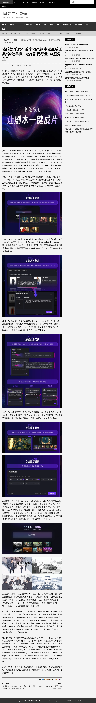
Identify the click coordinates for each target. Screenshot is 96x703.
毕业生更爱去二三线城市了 (74, 113)
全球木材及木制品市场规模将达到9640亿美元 (78, 65)
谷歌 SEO (69, 33)
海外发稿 (78, 33)
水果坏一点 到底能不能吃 (74, 125)
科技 (51, 24)
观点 (3, 29)
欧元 (20, 33)
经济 (11, 24)
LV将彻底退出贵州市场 (73, 106)
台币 (55, 33)
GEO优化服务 (53, 2)
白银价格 (42, 2)
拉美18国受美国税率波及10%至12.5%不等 (79, 58)
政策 (87, 24)
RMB (61, 33)
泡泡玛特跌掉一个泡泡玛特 (74, 117)
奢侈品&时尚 (67, 24)
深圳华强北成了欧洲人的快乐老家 (77, 121)
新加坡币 (34, 33)
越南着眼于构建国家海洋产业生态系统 (78, 72)
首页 (3, 24)
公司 (19, 24)
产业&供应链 (28, 24)
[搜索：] (82, 2)
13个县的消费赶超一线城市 (75, 110)
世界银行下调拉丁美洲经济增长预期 (77, 78)
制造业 (38, 24)
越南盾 (42, 33)
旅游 (58, 24)
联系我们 (4, 6)
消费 (45, 24)
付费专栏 (69, 39)
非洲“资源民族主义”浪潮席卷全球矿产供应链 (79, 51)
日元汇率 (13, 33)
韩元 (49, 33)
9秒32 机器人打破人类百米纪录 (76, 91)
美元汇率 (4, 33)
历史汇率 (25, 2)
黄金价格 (34, 2)
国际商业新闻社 (6, 2)
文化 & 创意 (78, 24)
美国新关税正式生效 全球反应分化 (76, 44)
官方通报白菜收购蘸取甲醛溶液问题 (78, 95)
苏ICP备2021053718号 (73, 701)
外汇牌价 (16, 2)
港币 (26, 33)
